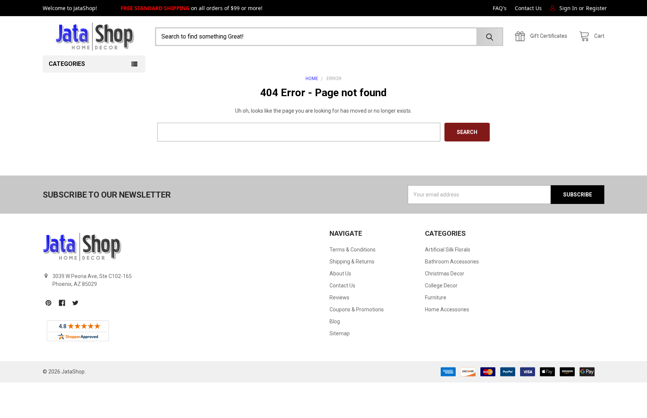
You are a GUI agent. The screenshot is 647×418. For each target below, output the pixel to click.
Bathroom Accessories (452, 262)
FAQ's (500, 8)
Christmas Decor (444, 274)
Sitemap (339, 333)
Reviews (339, 297)
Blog (334, 321)
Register (596, 8)
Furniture (435, 297)
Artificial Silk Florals (447, 250)
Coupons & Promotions (356, 309)
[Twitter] (75, 303)
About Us (340, 274)
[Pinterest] (48, 303)
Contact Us (528, 8)
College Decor (441, 286)
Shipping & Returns (351, 262)
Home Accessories (447, 309)
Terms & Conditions (352, 250)
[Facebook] (62, 303)
